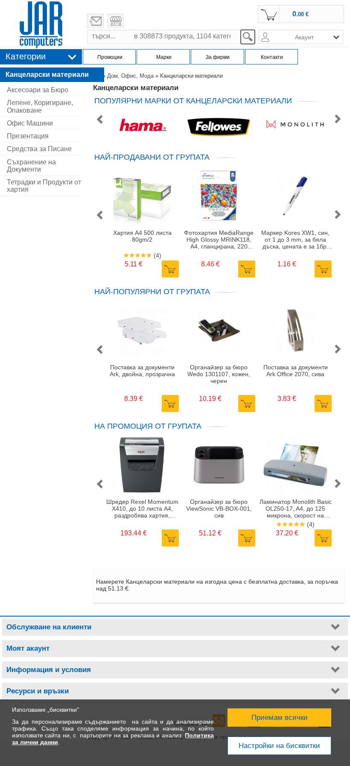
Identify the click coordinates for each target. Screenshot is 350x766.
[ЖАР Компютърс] (41, 24)
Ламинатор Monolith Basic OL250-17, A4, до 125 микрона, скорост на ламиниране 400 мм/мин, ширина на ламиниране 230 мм (296, 508)
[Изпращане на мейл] (95, 21)
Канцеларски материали (47, 74)
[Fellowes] (219, 125)
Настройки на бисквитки (279, 746)
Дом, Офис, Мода (130, 76)
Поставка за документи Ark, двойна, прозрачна (142, 370)
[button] (99, 119)
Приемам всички (279, 717)
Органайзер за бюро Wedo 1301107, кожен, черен (218, 374)
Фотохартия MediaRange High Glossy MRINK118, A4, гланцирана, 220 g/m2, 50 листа (219, 239)
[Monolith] (295, 125)
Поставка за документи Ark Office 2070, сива (295, 370)
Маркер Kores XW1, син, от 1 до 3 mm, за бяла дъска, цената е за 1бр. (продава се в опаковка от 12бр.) (295, 239)
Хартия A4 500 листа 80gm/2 (142, 236)
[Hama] (143, 125)
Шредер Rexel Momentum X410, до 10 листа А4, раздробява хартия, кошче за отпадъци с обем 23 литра (142, 508)
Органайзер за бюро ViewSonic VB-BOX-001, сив (219, 508)
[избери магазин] (115, 21)
